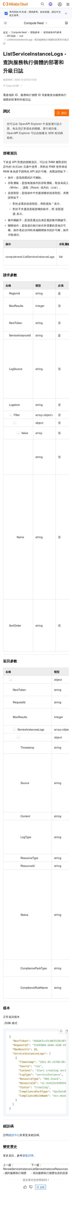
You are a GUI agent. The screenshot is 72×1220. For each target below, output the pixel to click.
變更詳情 (28, 1155)
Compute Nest (19, 32)
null (21, 35)
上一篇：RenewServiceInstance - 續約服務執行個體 (17, 1169)
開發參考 (35, 32)
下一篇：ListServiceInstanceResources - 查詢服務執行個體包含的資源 (49, 1169)
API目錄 (11, 35)
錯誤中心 (14, 1135)
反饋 (42, 1187)
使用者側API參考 (52, 32)
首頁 (5, 32)
